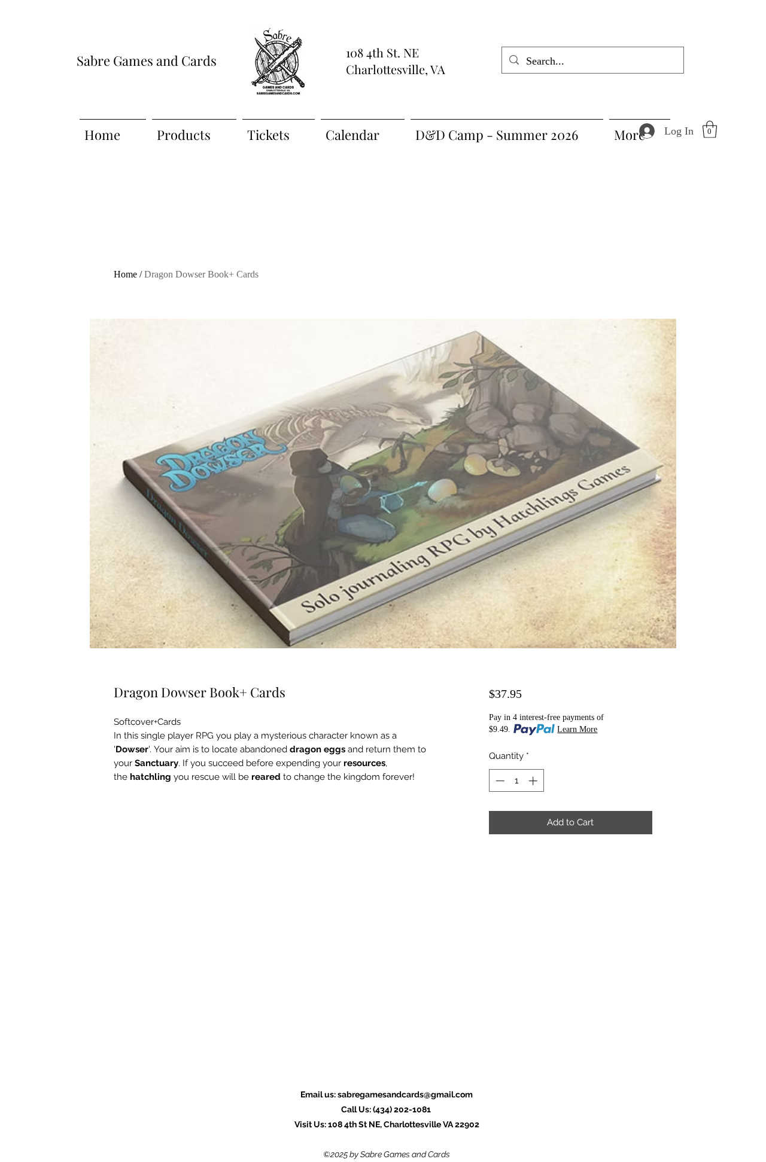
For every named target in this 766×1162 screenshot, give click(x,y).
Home (125, 274)
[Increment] (534, 781)
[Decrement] (499, 781)
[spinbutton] (516, 781)
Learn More (577, 729)
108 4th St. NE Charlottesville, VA (395, 60)
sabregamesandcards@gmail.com (405, 1094)
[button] (710, 129)
